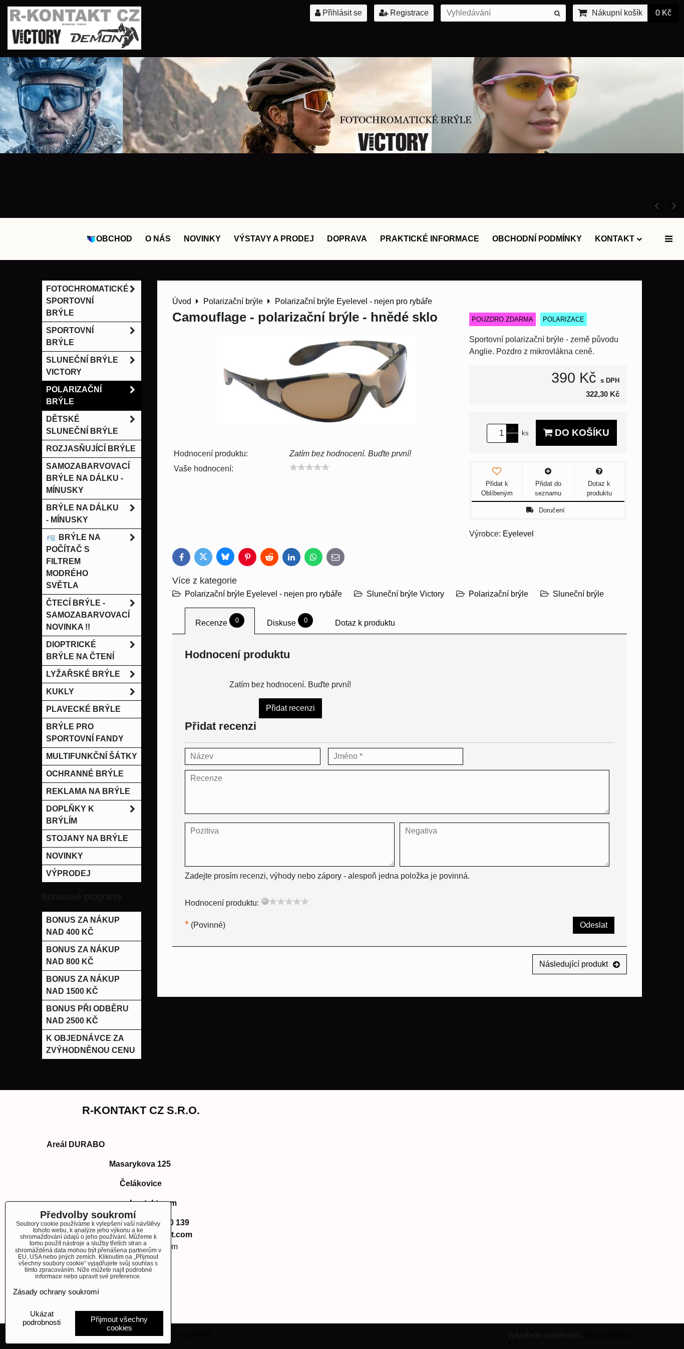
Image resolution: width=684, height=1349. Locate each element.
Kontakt (614, 238)
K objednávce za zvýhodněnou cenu (90, 1044)
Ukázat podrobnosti (42, 1318)
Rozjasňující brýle (91, 448)
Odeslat (593, 925)
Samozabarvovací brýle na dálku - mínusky (88, 478)
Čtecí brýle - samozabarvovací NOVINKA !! (88, 615)
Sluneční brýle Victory (405, 594)
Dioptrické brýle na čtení (80, 650)
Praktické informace (429, 238)
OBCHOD (114, 238)
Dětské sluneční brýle (82, 425)
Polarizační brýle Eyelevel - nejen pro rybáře (264, 594)
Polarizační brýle (498, 594)
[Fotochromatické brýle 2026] (342, 150)
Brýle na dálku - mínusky (82, 513)
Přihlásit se (341, 13)
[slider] (309, 467)
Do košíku (580, 432)
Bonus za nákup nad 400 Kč (83, 926)
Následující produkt (573, 964)
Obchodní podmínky (537, 238)
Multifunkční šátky (91, 756)
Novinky (202, 238)
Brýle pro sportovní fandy (85, 732)
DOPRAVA (347, 238)
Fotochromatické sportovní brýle (87, 301)
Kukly (60, 691)
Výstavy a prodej (274, 238)
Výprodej (68, 873)
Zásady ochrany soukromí (56, 1291)
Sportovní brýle (70, 336)
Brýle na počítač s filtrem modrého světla (73, 561)
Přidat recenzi (290, 708)
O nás (158, 238)
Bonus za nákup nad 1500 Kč (83, 985)
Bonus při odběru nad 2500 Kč (87, 1014)
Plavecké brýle (83, 709)
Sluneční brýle (578, 594)
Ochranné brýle (85, 773)
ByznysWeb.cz (610, 1335)
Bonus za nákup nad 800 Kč (83, 955)
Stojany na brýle (87, 838)
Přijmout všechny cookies (119, 1323)
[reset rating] (265, 901)
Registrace (408, 13)
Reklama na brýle (88, 791)
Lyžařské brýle (83, 674)
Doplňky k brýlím (70, 814)
